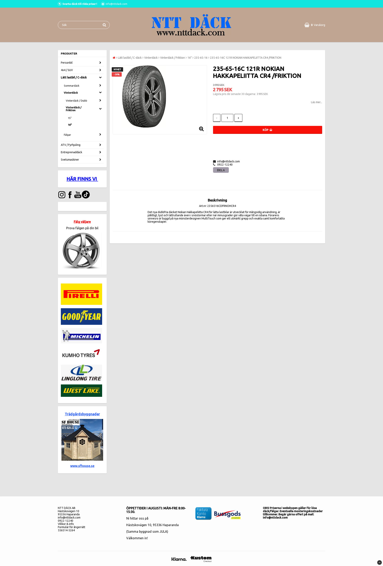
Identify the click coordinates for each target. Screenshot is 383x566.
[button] (314, 25)
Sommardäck (71, 85)
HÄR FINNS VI (82, 179)
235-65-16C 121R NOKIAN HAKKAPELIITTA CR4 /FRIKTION (245, 57)
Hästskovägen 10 (138, 525)
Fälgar (67, 134)
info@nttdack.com (69, 517)
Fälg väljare (82, 221)
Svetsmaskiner (70, 159)
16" (70, 124)
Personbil (67, 62)
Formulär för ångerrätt (71, 527)
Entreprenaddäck (71, 152)
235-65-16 (200, 57)
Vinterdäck (71, 92)
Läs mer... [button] (316, 102)
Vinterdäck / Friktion (73, 109)
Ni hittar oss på (137, 518)
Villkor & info (66, 524)
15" (70, 118)
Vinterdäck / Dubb (76, 100)
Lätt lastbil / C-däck (74, 77)
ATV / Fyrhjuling (70, 144)
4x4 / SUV (67, 70)
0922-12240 (65, 520)
